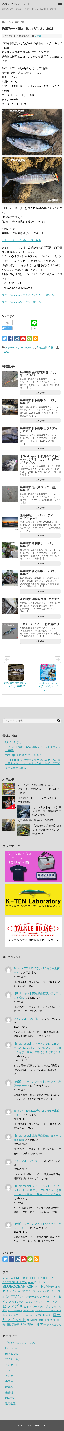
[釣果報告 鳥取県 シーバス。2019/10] (10, 550)
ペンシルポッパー (15, 1311)
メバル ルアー (12, 1315)
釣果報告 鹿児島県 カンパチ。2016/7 (39, 573)
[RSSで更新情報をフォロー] (35, 338)
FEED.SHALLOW (14, 1282)
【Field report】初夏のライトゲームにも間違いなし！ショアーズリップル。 (40, 459)
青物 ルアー (37, 1324)
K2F (29, 1286)
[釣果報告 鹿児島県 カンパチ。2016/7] (10, 578)
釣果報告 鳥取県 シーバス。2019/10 (37, 545)
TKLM (44, 1286)
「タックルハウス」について (22, 1342)
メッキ (53, 1311)
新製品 (9, 1386)
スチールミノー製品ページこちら (21, 240)
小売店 (9, 1381)
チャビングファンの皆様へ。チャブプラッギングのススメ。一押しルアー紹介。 (38, 789)
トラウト (38, 1302)
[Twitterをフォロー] (4, 338)
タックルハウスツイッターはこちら (23, 301)
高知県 (57, 1325)
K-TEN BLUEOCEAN (24, 1284)
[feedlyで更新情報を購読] (29, 338)
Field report (11, 1348)
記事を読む (40, 393)
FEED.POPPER (41, 1278)
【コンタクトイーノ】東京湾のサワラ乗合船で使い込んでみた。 (46, 811)
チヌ (31, 1302)
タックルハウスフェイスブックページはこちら (29, 294)
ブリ (48, 1306)
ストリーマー (52, 1297)
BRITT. (18, 1278)
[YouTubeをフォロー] (23, 338)
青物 (50, 347)
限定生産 (10, 1403)
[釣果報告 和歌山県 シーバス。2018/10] (10, 407)
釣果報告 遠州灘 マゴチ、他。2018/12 (39, 489)
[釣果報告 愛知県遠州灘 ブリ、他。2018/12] (10, 379)
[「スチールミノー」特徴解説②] (10, 631)
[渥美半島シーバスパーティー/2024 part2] (10, 522)
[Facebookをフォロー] (10, 338)
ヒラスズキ (12, 1306)
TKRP (51, 1287)
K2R (36, 1287)
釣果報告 (10, 1397)
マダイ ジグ (28, 1311)
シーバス (15, 1296)
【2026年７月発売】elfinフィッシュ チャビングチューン (47, 829)
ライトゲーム (26, 1315)
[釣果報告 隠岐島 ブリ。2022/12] (10, 606)
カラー (9, 1370)
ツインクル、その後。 (27, 1018)
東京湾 (51, 1320)
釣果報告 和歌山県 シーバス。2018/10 (39, 402)
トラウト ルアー (51, 1302)
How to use (11, 1353)
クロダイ (25, 1291)
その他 (37, 36)
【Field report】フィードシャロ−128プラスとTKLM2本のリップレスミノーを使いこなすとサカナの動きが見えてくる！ (38, 1047)
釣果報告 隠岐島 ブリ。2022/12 (39, 599)
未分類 (9, 1392)
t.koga (5, 352)
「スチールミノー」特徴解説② (39, 624)
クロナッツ (36, 1291)
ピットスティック (34, 1306)
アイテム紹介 (13, 1359)
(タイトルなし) (13, 742)
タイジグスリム (20, 1302)
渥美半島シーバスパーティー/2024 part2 (36, 517)
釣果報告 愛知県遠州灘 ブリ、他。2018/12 (39, 374)
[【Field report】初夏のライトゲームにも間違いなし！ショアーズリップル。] (10, 463)
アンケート (11, 1364)
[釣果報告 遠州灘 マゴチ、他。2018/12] (10, 494)
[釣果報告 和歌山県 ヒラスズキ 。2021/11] (10, 435)
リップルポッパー (42, 1315)
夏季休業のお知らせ (17, 768)
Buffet (26, 1278)
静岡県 (50, 1325)
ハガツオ (30, 347)
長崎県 (15, 1324)
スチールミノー (14, 347)
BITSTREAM (8, 1278)
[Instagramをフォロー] (17, 338)
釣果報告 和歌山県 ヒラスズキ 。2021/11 (39, 430)
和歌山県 (41, 347)
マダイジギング (42, 1310)
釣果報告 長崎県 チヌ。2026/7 (23, 755)
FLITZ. (31, 1283)
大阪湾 (42, 1320)
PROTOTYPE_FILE (16, 4)
